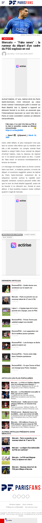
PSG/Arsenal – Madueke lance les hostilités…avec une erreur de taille (24, 413)
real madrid (7, 237)
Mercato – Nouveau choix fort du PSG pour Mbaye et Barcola (24, 468)
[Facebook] (14, 496)
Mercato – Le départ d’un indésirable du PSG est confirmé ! (25, 449)
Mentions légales (15, 504)
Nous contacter (28, 504)
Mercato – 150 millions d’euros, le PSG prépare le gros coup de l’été (24, 423)
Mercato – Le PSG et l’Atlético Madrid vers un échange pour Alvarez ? (25, 383)
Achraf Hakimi (29, 234)
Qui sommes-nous (31, 507)
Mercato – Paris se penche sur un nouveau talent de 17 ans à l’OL (24, 439)
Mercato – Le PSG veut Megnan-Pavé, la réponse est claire (24, 458)
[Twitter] (19, 496)
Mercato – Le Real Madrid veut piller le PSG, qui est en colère (25, 393)
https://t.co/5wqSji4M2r (14, 130)
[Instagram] (27, 496)
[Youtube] (23, 496)
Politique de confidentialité (14, 507)
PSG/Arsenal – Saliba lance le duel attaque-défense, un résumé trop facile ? (24, 403)
